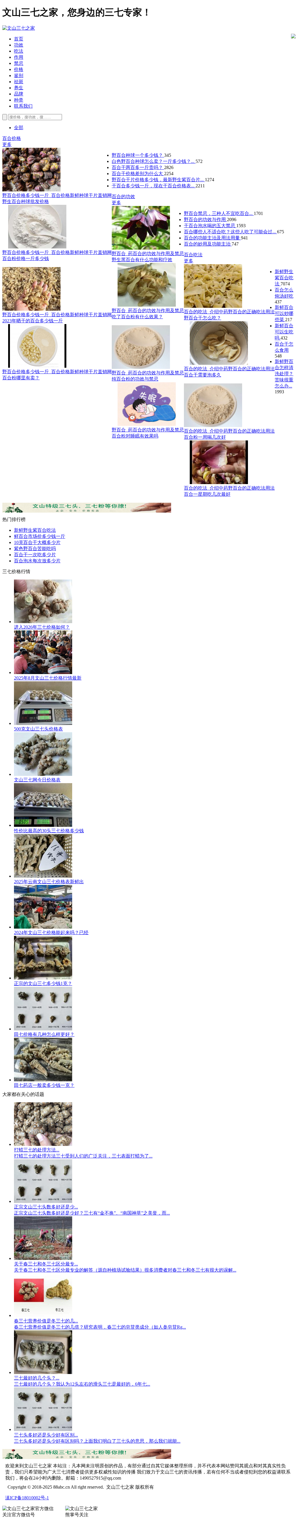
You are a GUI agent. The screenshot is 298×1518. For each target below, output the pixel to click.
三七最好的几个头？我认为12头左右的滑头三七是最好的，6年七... (82, 1384)
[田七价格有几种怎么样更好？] (43, 1028)
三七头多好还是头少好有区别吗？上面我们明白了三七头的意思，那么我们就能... (97, 1441)
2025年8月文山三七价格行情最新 (47, 678)
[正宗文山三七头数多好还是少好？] (43, 1201)
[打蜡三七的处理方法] (43, 1144)
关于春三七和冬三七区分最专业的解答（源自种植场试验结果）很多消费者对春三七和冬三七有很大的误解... (125, 1270)
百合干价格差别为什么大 (138, 173)
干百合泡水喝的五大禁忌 (210, 225)
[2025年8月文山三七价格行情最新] (43, 672)
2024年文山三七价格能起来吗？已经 (51, 932)
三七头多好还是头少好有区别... (46, 1434)
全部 (18, 127)
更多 (7, 144)
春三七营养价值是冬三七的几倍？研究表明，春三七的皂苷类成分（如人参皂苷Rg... (100, 1327)
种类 (18, 99)
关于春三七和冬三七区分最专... (46, 1263)
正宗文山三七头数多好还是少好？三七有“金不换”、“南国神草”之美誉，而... (92, 1213)
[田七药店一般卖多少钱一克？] (43, 1079)
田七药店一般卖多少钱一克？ (44, 1085)
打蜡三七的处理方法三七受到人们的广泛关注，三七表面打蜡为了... (83, 1155)
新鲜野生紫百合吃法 (284, 277)
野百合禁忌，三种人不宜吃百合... (219, 213)
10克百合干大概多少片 (37, 542)
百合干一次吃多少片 (35, 554)
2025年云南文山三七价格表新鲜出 (49, 881)
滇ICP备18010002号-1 (27, 1497)
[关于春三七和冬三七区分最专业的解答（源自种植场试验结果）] (43, 1258)
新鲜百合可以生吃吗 (284, 331)
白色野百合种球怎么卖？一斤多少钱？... (154, 161)
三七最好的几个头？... (36, 1377)
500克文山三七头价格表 (38, 728)
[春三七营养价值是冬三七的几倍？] (43, 1315)
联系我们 (23, 106)
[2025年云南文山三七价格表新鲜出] (43, 876)
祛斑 (18, 81)
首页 (18, 38)
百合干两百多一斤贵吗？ (138, 167)
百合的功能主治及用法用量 (212, 237)
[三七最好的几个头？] (43, 1372)
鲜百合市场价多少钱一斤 (39, 536)
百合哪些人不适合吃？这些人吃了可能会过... (230, 231)
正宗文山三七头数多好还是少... (46, 1206)
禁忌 (18, 63)
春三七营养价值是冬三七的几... (46, 1320)
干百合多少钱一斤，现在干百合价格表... (154, 185)
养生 (18, 87)
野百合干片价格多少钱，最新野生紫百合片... (158, 179)
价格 (18, 69)
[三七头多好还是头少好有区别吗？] (43, 1429)
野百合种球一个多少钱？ (138, 155)
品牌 (18, 93)
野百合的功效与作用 (205, 219)
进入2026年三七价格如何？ (42, 627)
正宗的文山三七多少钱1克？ (43, 983)
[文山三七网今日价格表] (43, 774)
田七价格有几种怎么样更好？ (44, 1034)
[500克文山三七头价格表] (43, 723)
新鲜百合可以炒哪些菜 (284, 313)
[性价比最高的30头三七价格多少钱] (43, 825)
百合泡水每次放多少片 (37, 560)
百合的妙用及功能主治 (208, 243)
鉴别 (18, 75)
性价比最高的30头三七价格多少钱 (49, 830)
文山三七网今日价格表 (37, 779)
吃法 (18, 51)
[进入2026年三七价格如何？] (43, 621)
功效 (18, 44)
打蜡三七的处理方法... (36, 1149)
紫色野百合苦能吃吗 (35, 548)
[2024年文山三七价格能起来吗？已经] (43, 927)
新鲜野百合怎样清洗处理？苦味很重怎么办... (284, 373)
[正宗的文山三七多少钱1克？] (43, 977)
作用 (18, 57)
